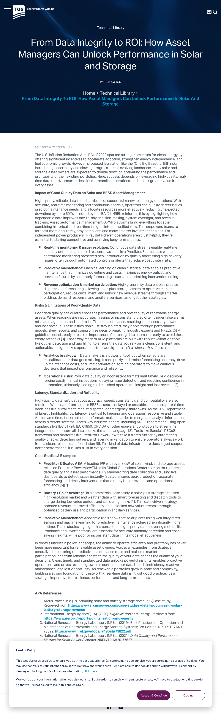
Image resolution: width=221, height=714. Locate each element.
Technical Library (117, 93)
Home (89, 93)
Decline (188, 695)
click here (90, 671)
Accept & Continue (154, 695)
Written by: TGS (110, 82)
